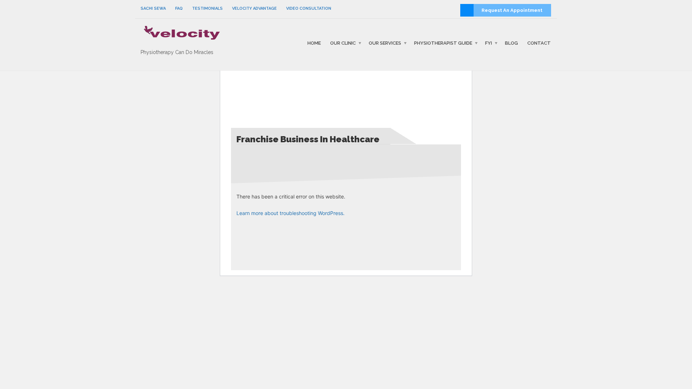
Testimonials (207, 8)
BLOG (511, 43)
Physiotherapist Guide (443, 43)
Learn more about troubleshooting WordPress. (290, 213)
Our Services (385, 43)
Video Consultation (308, 8)
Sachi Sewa (153, 8)
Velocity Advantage (254, 8)
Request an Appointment (512, 10)
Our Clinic (343, 43)
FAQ (179, 8)
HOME (314, 43)
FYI (488, 43)
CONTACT (539, 43)
